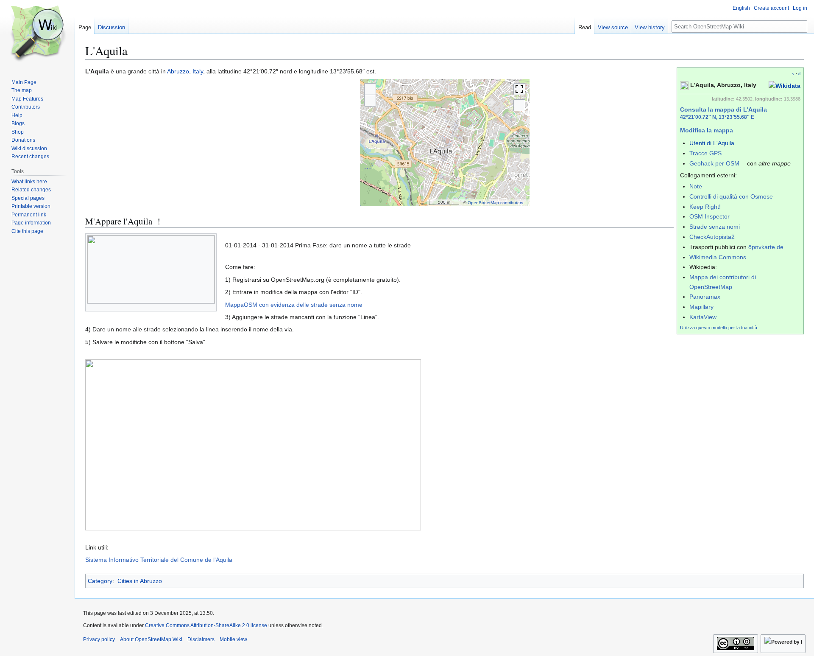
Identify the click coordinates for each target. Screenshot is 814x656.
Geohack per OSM (714, 163)
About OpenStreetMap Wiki (151, 639)
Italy (197, 71)
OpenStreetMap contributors (495, 202)
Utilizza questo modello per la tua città (718, 327)
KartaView (702, 317)
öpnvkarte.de (765, 247)
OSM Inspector (709, 216)
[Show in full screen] (519, 89)
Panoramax (704, 296)
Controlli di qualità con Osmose (731, 196)
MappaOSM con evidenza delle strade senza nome (293, 304)
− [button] (370, 101)
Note (695, 186)
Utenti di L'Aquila (711, 143)
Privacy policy (99, 639)
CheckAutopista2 (712, 236)
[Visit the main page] (37, 34)
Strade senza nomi (714, 226)
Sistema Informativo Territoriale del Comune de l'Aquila (158, 559)
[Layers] (519, 105)
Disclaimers (201, 639)
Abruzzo (178, 71)
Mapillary (701, 306)
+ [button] (370, 89)
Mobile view (233, 639)
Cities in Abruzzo (139, 581)
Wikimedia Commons (717, 257)
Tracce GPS (705, 153)
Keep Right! (705, 206)
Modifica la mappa (706, 130)
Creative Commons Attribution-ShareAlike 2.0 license (206, 625)
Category (100, 581)
